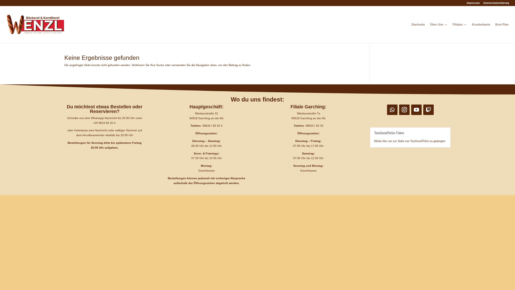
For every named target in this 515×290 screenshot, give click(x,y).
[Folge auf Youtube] (416, 110)
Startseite (418, 24)
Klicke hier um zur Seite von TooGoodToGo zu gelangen (409, 141)
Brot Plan (502, 24)
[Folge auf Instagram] (404, 110)
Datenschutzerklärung (496, 3)
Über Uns (436, 24)
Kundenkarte (481, 24)
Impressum (473, 3)
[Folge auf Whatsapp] (392, 110)
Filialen (458, 24)
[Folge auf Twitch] (428, 110)
